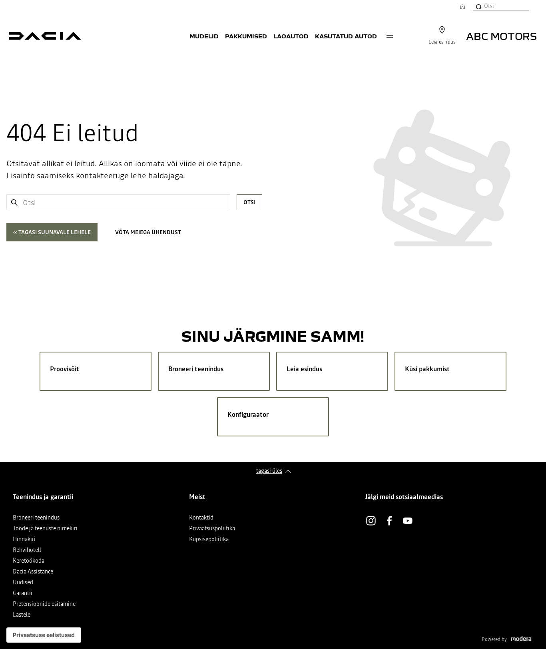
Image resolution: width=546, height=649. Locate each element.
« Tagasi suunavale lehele (52, 232)
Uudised (23, 582)
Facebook (389, 521)
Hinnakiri (24, 539)
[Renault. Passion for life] (45, 36)
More (389, 36)
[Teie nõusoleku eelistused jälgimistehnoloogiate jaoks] (43, 635)
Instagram (371, 521)
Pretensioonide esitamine (44, 604)
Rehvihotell (27, 550)
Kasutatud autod (346, 36)
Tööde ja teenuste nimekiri (45, 529)
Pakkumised (246, 36)
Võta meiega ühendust (148, 232)
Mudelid (204, 36)
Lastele (21, 615)
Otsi (249, 202)
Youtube (408, 521)
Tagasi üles (269, 471)
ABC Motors (501, 36)
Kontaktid (201, 518)
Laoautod (291, 36)
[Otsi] (478, 6)
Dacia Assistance (33, 572)
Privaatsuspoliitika (212, 529)
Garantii (22, 593)
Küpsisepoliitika (209, 539)
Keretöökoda (28, 561)
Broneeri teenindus (36, 518)
